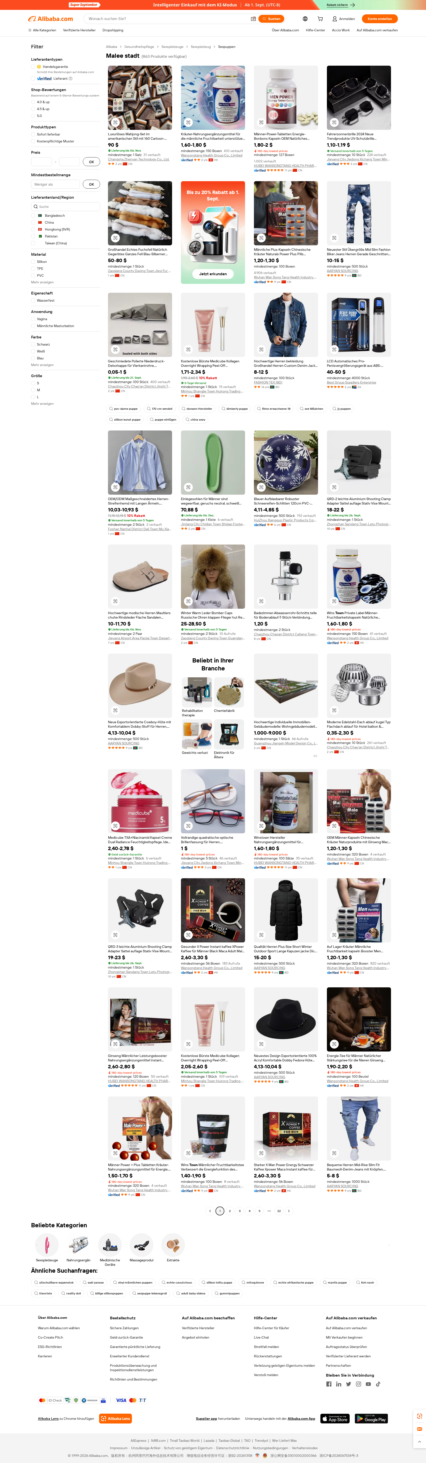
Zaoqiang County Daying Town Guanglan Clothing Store (213, 638)
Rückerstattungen (268, 1356)
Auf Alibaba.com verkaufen (346, 1328)
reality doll (73, 1293)
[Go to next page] (288, 1211)
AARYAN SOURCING (342, 271)
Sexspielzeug (201, 47)
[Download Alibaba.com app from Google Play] (371, 1419)
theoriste (45, 1293)
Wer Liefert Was (284, 1441)
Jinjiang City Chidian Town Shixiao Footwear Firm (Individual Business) (213, 524)
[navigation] (65, 629)
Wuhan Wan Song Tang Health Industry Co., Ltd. (286, 277)
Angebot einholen (195, 1337)
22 (279, 1211)
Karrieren (45, 1356)
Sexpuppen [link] (226, 47)
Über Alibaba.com (52, 1318)
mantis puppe (337, 1282)
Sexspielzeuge (172, 47)
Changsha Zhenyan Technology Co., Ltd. (138, 159)
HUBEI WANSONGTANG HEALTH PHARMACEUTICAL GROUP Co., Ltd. (286, 166)
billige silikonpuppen (109, 1293)
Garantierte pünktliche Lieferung (135, 1347)
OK (91, 162)
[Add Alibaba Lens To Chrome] (115, 1419)
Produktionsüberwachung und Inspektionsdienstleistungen (133, 1368)
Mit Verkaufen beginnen (344, 1337)
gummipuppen (230, 1293)
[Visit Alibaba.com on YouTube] (368, 1384)
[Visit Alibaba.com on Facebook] (329, 1384)
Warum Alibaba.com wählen (59, 1328)
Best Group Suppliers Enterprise (351, 382)
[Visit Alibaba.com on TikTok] (378, 1384)
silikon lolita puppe (219, 1282)
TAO (247, 1441)
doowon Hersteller (199, 408)
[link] (419, 1416)
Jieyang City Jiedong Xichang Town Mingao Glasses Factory (359, 159)
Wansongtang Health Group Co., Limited (211, 155)
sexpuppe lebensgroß (152, 1293)
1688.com (158, 1441)
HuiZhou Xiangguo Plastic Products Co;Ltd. (286, 520)
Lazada (209, 1441)
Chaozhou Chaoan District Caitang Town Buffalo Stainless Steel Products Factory (286, 634)
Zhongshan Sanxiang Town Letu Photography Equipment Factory (359, 524)
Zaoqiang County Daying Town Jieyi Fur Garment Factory (140, 271)
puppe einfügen (165, 419)
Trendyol (261, 1441)
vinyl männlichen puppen (135, 1282)
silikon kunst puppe (127, 419)
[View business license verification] (257, 1455)
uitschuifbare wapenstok (56, 1282)
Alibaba (111, 47)
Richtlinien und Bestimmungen (133, 1379)
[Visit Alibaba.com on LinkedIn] (339, 1384)
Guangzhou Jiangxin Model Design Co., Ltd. (286, 743)
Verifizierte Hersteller (198, 1328)
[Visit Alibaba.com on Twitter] (349, 1384)
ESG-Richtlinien (50, 1347)
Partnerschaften (338, 1365)
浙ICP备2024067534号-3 (339, 1456)
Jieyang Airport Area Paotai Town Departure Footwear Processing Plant (140, 638)
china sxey (198, 419)
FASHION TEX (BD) (268, 382)
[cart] (321, 19)
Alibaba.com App (301, 1419)
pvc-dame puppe (126, 408)
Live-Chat (261, 1337)
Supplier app (206, 1419)
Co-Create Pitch (50, 1337)
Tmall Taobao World (184, 1441)
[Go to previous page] (210, 1211)
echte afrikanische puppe (296, 1282)
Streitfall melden (266, 1347)
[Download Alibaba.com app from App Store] (335, 1419)
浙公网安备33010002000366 (293, 1456)
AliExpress (138, 1441)
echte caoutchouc (179, 1282)
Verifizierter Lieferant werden (348, 1356)
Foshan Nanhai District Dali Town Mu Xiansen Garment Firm (140, 529)
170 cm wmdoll (162, 408)
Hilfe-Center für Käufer (271, 1328)
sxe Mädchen (314, 408)
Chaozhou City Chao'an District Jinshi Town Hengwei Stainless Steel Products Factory (140, 386)
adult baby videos (193, 1293)
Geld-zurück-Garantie (126, 1337)
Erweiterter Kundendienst (129, 1356)
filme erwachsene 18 (276, 408)
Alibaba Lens (48, 1419)
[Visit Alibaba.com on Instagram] (358, 1384)
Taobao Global (229, 1441)
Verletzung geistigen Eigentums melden (284, 1365)
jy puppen (344, 408)
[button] (253, 19)
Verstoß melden (266, 1375)
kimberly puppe (237, 408)
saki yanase (96, 1282)
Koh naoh (367, 1282)
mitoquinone (255, 1282)
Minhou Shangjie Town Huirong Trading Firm (213, 391)
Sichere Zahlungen (124, 1328)
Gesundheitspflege (139, 47)
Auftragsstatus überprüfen (346, 1347)
